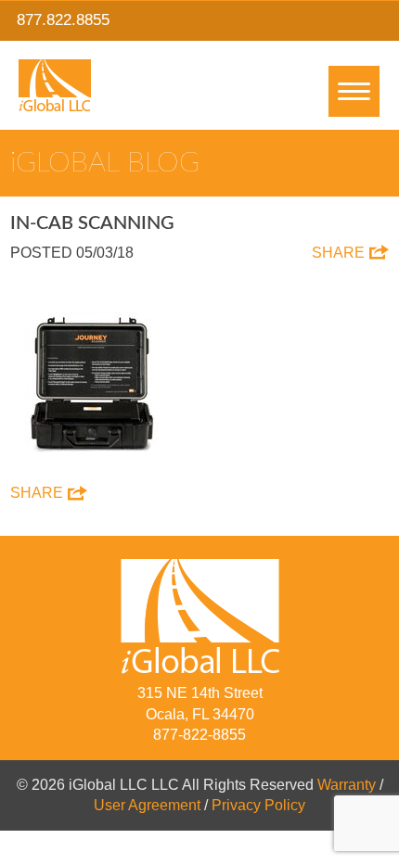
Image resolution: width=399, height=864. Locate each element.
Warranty (346, 785)
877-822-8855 (199, 735)
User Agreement (147, 805)
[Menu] (354, 91)
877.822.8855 (63, 20)
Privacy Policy (258, 805)
